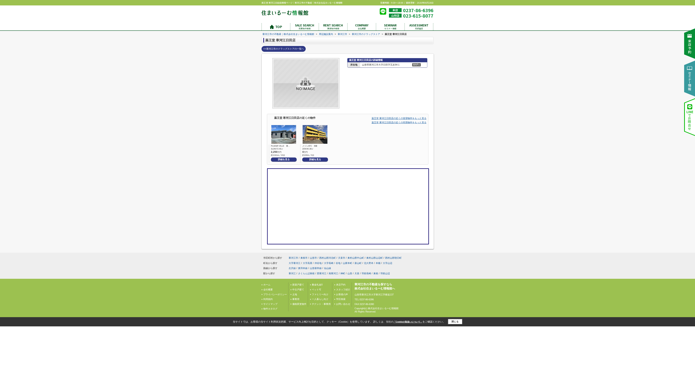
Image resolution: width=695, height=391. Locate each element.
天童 (357, 273)
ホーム (266, 284)
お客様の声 (342, 294)
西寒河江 (321, 273)
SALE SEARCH (304, 26)
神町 (342, 273)
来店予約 (341, 284)
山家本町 (347, 263)
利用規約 (268, 299)
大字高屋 (307, 263)
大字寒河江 (294, 263)
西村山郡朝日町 (393, 258)
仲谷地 (318, 263)
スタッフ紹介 (343, 289)
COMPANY (361, 26)
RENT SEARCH (333, 26)
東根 (375, 273)
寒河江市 (293, 258)
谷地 (338, 263)
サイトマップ (270, 304)
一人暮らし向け (320, 299)
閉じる (455, 321)
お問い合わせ (343, 304)
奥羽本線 (303, 268)
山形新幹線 (316, 268)
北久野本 (368, 263)
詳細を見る (284, 159)
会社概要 (268, 289)
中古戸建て (298, 289)
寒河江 (292, 273)
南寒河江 (333, 273)
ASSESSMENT (418, 26)
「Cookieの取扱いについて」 (407, 322)
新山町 (358, 263)
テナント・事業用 (321, 304)
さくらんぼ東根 (306, 273)
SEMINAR (390, 26)
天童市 (341, 258)
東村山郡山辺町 (374, 258)
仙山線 (327, 268)
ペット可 (316, 289)
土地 (294, 294)
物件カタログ (270, 308)
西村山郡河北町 (327, 258)
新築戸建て (298, 284)
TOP (278, 26)
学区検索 (341, 299)
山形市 (313, 258)
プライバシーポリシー (275, 294)
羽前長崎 (366, 273)
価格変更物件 (299, 304)
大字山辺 (387, 263)
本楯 (378, 263)
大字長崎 (328, 263)
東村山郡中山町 (356, 258)
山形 (350, 273)
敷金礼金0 (317, 284)
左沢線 (292, 268)
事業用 (295, 299)
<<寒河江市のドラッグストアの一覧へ (283, 48)
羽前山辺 (385, 273)
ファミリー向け (320, 294)
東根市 (304, 258)
